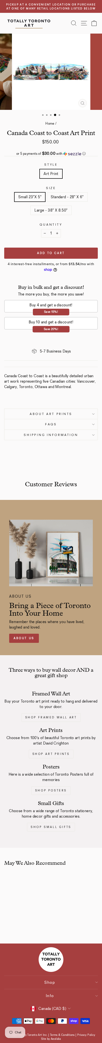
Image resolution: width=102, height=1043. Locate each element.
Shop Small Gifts (51, 827)
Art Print (51, 173)
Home (49, 123)
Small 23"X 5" (29, 197)
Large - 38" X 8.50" (50, 210)
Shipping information (51, 435)
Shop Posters (51, 790)
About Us (24, 638)
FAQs (51, 424)
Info (50, 995)
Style (51, 164)
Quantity (51, 224)
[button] (51, 153)
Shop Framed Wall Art (51, 717)
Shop (49, 982)
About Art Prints (51, 414)
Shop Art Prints (51, 754)
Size (51, 188)
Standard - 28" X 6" (67, 197)
